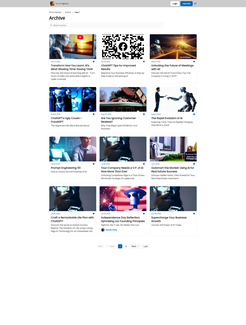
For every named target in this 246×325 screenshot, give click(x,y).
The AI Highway (55, 12)
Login (175, 3)
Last (146, 246)
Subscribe (187, 3)
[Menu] (195, 3)
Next (134, 246)
